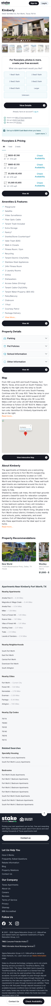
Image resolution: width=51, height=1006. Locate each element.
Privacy (5, 903)
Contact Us (14, 1001)
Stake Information (39, 956)
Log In (44, 3)
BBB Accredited (9, 911)
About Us (6, 888)
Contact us (26, 838)
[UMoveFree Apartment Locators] (9, 819)
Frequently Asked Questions (14, 859)
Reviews (5, 896)
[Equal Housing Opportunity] (26, 819)
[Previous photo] (5, 30)
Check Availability (40, 157)
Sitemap (5, 907)
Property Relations (10, 870)
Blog (4, 866)
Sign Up (34, 3)
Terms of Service (9, 900)
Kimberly (8, 10)
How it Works (8, 855)
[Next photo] (46, 30)
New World (7, 564)
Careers (5, 892)
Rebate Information (10, 862)
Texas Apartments (10, 885)
